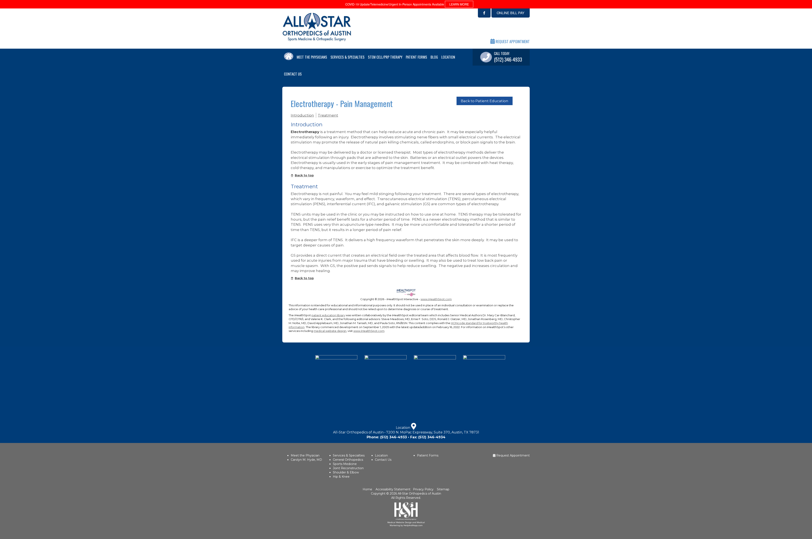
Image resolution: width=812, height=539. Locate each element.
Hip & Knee (341, 476)
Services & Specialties (348, 57)
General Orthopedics (348, 460)
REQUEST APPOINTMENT (512, 41)
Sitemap (443, 489)
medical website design (330, 331)
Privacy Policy (423, 489)
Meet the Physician (305, 455)
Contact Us (293, 74)
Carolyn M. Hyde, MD (306, 460)
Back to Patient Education (484, 101)
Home (368, 489)
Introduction (302, 115)
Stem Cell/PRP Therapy (385, 57)
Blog (434, 57)
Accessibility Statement (392, 489)
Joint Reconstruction (348, 468)
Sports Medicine (345, 464)
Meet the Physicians (312, 57)
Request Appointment (512, 455)
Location (448, 57)
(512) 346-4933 (393, 437)
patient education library (328, 315)
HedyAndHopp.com (412, 525)
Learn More (459, 4)
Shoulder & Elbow (346, 472)
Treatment (328, 115)
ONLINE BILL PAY (510, 12)
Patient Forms (416, 57)
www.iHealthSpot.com (436, 299)
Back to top (304, 175)
